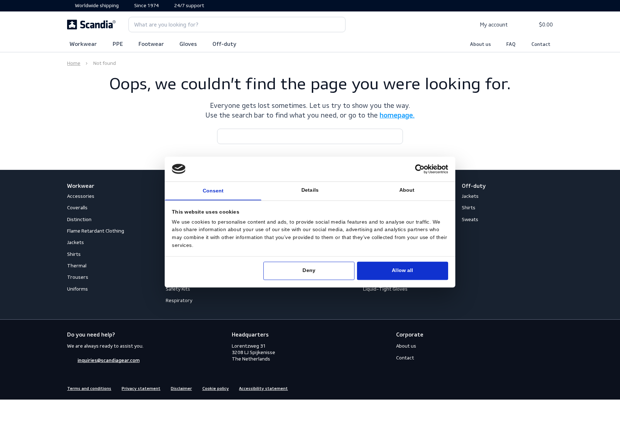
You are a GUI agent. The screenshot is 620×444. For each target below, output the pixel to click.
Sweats (470, 219)
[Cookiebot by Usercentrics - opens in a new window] (419, 169)
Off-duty (224, 44)
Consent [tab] (213, 191)
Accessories (80, 196)
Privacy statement (141, 389)
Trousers (77, 277)
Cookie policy (215, 389)
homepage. (397, 115)
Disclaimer (181, 389)
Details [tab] (310, 190)
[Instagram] (536, 388)
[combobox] (237, 24)
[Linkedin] (549, 388)
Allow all (402, 270)
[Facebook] (523, 388)
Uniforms (77, 289)
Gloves (188, 44)
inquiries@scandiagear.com (109, 360)
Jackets (75, 242)
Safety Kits (178, 289)
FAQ (511, 44)
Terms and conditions (89, 389)
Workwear (83, 44)
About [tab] (406, 190)
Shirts (74, 254)
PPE (118, 44)
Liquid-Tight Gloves (385, 289)
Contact (540, 44)
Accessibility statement (263, 389)
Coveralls (77, 208)
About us (480, 44)
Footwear (151, 44)
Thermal (76, 266)
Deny (308, 270)
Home (73, 63)
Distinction (79, 219)
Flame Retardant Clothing (95, 231)
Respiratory (179, 300)
